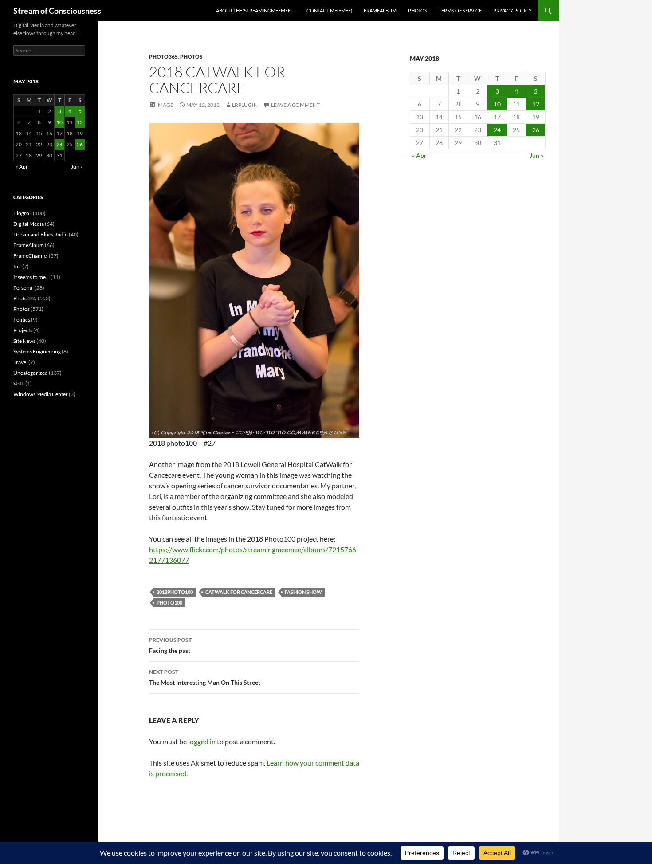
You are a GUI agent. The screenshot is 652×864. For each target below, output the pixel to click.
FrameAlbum (380, 10)
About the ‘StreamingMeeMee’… (255, 10)
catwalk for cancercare (238, 592)
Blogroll (22, 213)
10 (497, 104)
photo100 (169, 602)
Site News (24, 341)
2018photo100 (175, 592)
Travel (20, 362)
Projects (22, 330)
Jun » (536, 155)
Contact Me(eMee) (329, 10)
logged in (202, 741)
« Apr (419, 155)
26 (535, 130)
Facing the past (170, 645)
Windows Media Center (40, 394)
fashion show (303, 592)
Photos (417, 10)
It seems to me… (31, 277)
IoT (17, 266)
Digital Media (28, 223)
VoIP (18, 383)
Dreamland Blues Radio (40, 234)
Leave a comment (295, 105)
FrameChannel (30, 255)
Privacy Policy (512, 10)
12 (535, 104)
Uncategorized (30, 372)
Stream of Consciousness (57, 11)
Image (164, 105)
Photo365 (163, 56)
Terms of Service (460, 10)
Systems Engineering (37, 351)
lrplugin (245, 105)
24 (497, 130)
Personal (23, 287)
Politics (21, 319)
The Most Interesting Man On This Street (204, 677)
